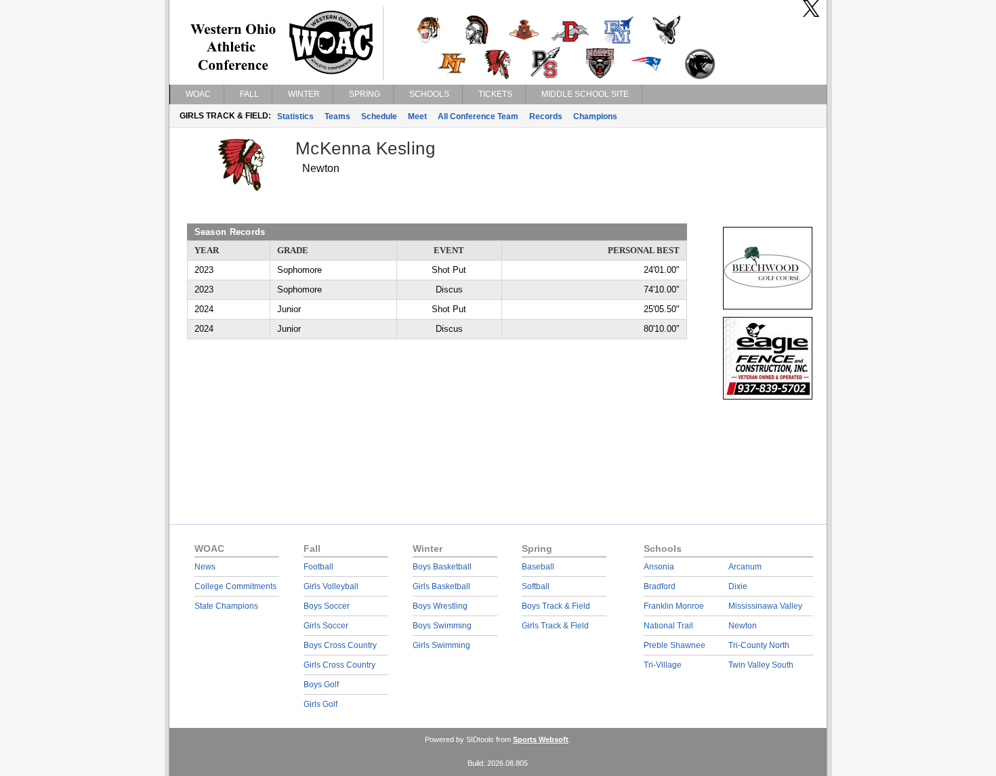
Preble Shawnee (674, 645)
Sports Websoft (540, 739)
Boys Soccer (327, 606)
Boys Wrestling (440, 606)
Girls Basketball (441, 586)
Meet (417, 116)
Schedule (379, 116)
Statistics (295, 116)
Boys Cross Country (340, 645)
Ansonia (659, 567)
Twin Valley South (760, 665)
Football (318, 567)
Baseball (538, 567)
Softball (535, 586)
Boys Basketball (442, 567)
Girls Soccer (326, 625)
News (204, 567)
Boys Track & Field (556, 606)
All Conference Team (478, 116)
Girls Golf (320, 704)
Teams (337, 116)
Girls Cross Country (339, 665)
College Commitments (235, 586)
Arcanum (745, 567)
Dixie (737, 586)
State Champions (226, 606)
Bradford (660, 586)
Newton (742, 625)
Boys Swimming (442, 625)
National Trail (668, 625)
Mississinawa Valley (765, 606)
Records (545, 116)
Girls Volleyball (331, 586)
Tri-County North (758, 645)
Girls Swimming (441, 645)
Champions (595, 116)
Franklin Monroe (674, 606)
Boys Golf (321, 684)
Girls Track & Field (555, 625)
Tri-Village (663, 665)
